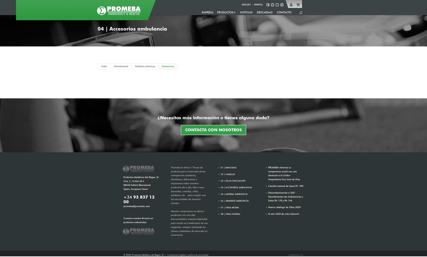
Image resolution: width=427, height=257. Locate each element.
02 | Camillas (228, 174)
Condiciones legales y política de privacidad (187, 254)
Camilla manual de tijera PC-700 (285, 186)
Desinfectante (121, 66)
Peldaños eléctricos (145, 66)
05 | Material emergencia (234, 194)
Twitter (272, 5)
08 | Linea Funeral (230, 214)
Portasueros (168, 66)
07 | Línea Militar (230, 207)
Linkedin (282, 5)
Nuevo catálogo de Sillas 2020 (284, 207)
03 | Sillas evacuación (233, 181)
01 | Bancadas (229, 167)
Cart (298, 5)
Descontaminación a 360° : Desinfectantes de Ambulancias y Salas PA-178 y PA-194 (285, 196)
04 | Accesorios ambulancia (236, 187)
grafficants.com (296, 254)
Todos (104, 66)
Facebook (268, 5)
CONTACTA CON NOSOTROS (213, 129)
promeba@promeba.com (136, 206)
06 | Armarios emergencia (235, 201)
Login (291, 5)
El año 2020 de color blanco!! (283, 214)
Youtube (277, 5)
